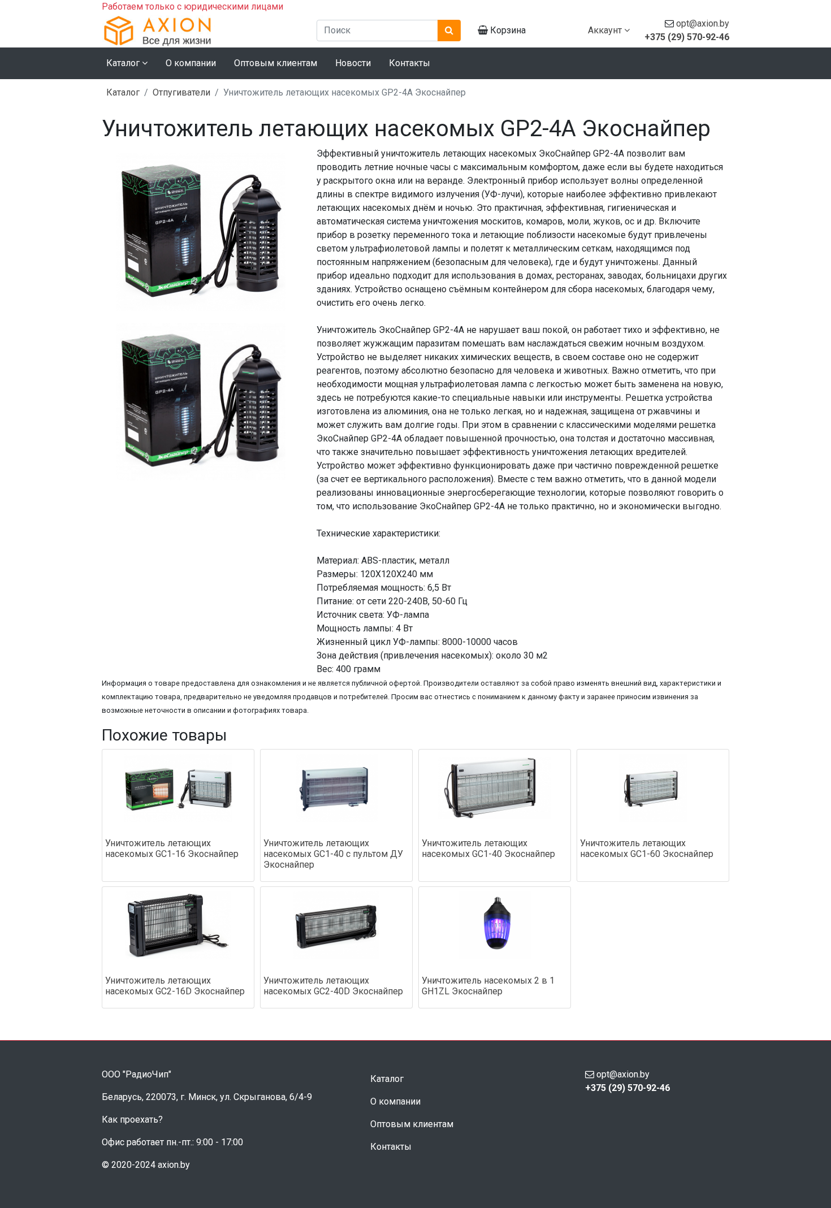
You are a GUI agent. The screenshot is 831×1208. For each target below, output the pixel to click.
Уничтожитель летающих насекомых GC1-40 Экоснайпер (488, 848)
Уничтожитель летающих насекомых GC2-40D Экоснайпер (333, 986)
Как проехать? (132, 1119)
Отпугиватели (181, 92)
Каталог (123, 92)
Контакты (409, 63)
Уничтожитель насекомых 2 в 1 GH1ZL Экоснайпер (488, 986)
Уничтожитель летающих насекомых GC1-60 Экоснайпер (646, 848)
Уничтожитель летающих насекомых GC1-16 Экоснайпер (172, 848)
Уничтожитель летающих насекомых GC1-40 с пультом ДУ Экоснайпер (333, 854)
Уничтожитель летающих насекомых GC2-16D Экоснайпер (175, 986)
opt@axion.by (702, 23)
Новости (353, 63)
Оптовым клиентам (275, 63)
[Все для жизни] (201, 30)
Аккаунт (606, 30)
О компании (191, 63)
